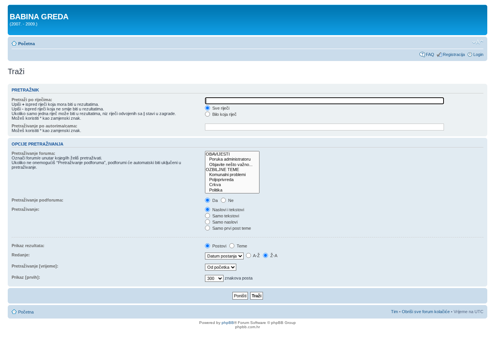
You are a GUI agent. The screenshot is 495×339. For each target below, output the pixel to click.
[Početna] (14, 8)
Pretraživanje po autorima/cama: (44, 126)
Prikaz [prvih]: (26, 277)
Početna (26, 43)
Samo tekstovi (225, 216)
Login (478, 54)
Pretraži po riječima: (32, 99)
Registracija (454, 54)
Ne (230, 200)
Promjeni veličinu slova (477, 42)
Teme (241, 246)
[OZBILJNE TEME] (232, 169)
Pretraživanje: (25, 209)
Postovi (218, 246)
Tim (394, 311)
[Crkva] (232, 184)
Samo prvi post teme (231, 228)
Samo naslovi (224, 222)
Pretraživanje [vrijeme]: (35, 266)
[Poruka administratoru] (232, 159)
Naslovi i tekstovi (227, 209)
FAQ (430, 54)
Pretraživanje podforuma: (37, 200)
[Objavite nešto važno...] (232, 164)
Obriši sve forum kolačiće (426, 311)
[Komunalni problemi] (232, 174)
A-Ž (256, 255)
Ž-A (273, 255)
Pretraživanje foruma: (33, 153)
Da (214, 200)
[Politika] (232, 190)
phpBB (228, 322)
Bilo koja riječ (224, 114)
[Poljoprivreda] (232, 179)
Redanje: (21, 255)
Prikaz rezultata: (28, 245)
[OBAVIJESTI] (232, 154)
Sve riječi (220, 108)
